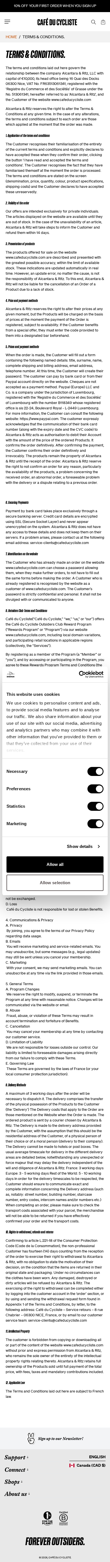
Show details (80, 846)
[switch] (95, 788)
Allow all (55, 864)
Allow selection (55, 882)
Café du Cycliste (60, 1557)
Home (11, 36)
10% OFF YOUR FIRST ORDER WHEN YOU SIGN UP (55, 5)
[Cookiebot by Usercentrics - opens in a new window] (79, 674)
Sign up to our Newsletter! (60, 1438)
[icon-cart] (102, 22)
